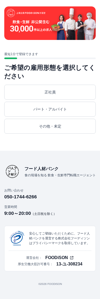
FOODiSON (56, 258)
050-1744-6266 (20, 196)
